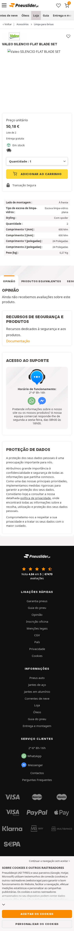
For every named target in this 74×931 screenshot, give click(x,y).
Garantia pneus (37, 601)
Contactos (37, 773)
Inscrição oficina (37, 621)
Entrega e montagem (37, 726)
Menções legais (37, 628)
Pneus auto (37, 678)
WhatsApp (34, 756)
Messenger (35, 765)
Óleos (25, 15)
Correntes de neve (37, 698)
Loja (36, 15)
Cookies (37, 656)
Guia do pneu (37, 608)
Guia (46, 15)
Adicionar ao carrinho (41, 174)
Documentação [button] (18, 341)
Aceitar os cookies (37, 913)
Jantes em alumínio (37, 692)
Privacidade (37, 649)
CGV (37, 635)
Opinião (9, 281)
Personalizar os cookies (37, 923)
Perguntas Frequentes (37, 780)
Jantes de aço (37, 685)
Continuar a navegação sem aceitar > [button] (49, 861)
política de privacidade (35, 498)
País (37, 642)
